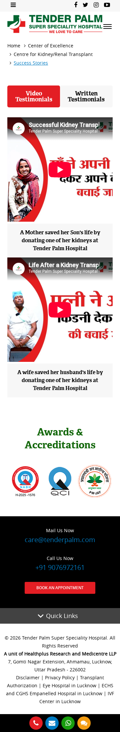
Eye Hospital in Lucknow (69, 685)
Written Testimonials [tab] (86, 96)
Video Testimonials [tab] (33, 96)
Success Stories (31, 63)
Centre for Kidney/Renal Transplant (53, 54)
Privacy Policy (60, 677)
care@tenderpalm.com (60, 535)
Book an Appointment (60, 588)
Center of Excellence (50, 45)
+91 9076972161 (60, 563)
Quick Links (62, 616)
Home (13, 45)
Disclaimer (28, 677)
